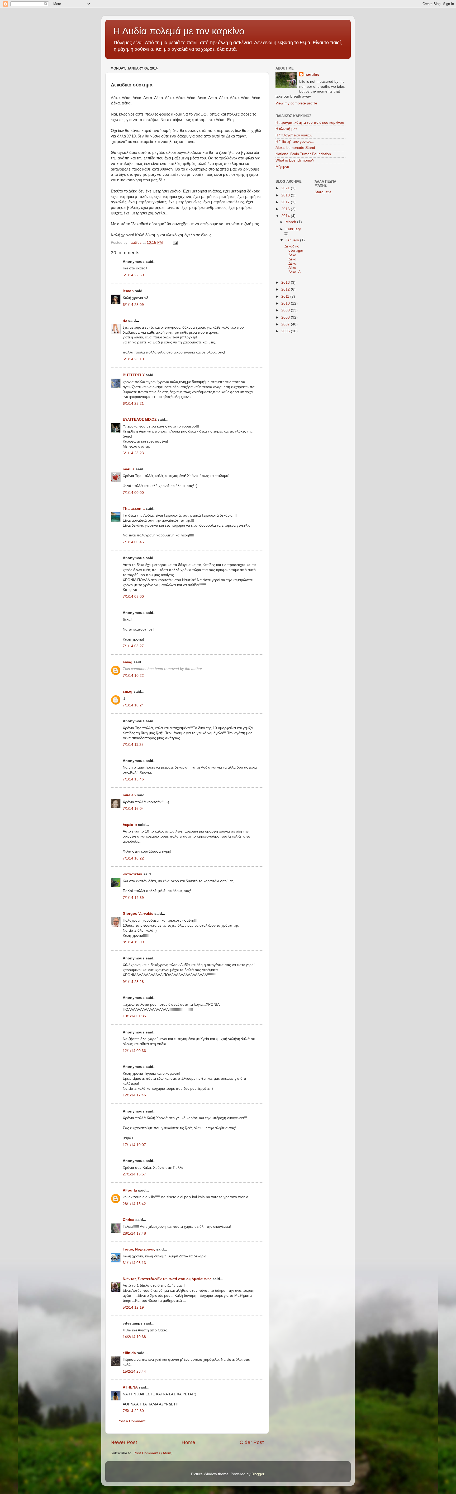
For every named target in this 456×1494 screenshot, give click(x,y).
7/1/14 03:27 (133, 646)
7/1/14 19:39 (133, 898)
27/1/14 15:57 (134, 1174)
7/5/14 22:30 (133, 1411)
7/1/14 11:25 (133, 745)
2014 (286, 216)
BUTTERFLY (134, 375)
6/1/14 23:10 (133, 359)
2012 (286, 289)
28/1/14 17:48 (134, 1233)
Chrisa (128, 1220)
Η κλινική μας (286, 129)
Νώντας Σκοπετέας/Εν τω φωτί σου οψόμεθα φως (167, 1279)
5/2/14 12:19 (133, 1307)
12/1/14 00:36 (134, 1051)
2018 (286, 195)
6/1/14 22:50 (133, 275)
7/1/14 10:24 (133, 705)
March (291, 222)
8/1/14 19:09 (133, 942)
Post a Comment (131, 1421)
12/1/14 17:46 (134, 1095)
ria (125, 321)
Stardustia (323, 192)
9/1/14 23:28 (133, 982)
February (293, 229)
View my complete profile (296, 103)
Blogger (257, 1474)
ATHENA (130, 1387)
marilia (129, 469)
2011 (285, 296)
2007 (286, 324)
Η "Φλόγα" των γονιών (294, 135)
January (293, 240)
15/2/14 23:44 (134, 1371)
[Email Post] (175, 243)
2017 (286, 202)
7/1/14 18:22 (133, 858)
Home (188, 1442)
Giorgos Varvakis (138, 914)
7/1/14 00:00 (133, 493)
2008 (286, 317)
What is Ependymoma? (295, 160)
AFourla (130, 1190)
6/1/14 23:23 (133, 453)
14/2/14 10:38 (134, 1337)
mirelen (129, 795)
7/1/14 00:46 (133, 542)
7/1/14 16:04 (133, 809)
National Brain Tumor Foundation (303, 154)
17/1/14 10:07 (134, 1145)
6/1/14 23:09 (133, 305)
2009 (286, 310)
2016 (286, 209)
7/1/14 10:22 (133, 676)
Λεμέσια (130, 825)
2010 (286, 303)
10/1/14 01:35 (134, 1016)
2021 (286, 188)
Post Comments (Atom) (153, 1453)
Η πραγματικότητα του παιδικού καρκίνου (310, 123)
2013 (286, 282)
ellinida (129, 1353)
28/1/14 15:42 (134, 1204)
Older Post (252, 1442)
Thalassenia (134, 509)
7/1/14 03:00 (133, 597)
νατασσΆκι (132, 874)
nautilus (312, 74)
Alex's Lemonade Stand (295, 148)
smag (127, 662)
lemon (128, 291)
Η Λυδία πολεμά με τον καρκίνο (178, 31)
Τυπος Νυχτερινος (139, 1249)
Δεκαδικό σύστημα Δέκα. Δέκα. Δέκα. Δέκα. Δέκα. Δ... (294, 259)
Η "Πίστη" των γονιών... (295, 142)
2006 (286, 331)
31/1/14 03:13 (134, 1263)
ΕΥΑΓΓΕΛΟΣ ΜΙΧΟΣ (139, 419)
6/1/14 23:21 (133, 404)
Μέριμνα (282, 167)
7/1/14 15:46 (133, 779)
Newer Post (124, 1442)
